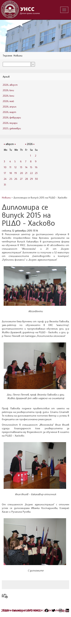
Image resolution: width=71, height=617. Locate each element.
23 (36, 172)
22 (31, 172)
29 (31, 178)
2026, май (8, 101)
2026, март (9, 111)
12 (15, 167)
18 (10, 172)
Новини (6, 197)
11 (10, 167)
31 (5, 184)
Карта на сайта (14, 610)
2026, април (9, 106)
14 (26, 167)
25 (10, 178)
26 (15, 178)
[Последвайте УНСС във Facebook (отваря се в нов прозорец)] (46, 610)
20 (21, 172)
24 (5, 178)
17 (5, 172)
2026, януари (10, 122)
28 (26, 178)
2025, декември (12, 128)
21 (26, 172)
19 (15, 172)
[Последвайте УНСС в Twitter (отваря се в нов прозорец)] (53, 610)
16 (36, 167)
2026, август (10, 84)
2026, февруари (12, 117)
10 (5, 167)
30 (36, 178)
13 (21, 167)
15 (31, 167)
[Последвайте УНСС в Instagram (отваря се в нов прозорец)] (60, 610)
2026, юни (8, 95)
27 (21, 178)
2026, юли (8, 90)
